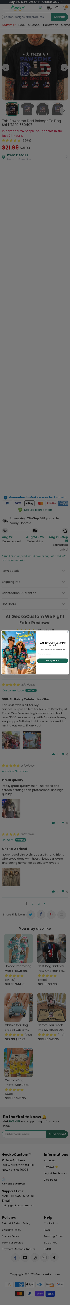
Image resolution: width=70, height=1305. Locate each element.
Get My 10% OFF (53, 661)
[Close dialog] (67, 632)
